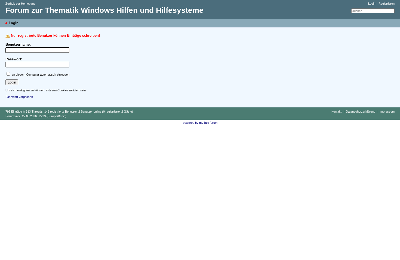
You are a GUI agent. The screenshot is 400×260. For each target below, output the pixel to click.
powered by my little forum (200, 122)
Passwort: (13, 59)
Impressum (387, 111)
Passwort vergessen (19, 96)
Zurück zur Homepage (20, 3)
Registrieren (387, 3)
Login (371, 3)
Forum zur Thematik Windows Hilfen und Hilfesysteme (104, 10)
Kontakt (336, 111)
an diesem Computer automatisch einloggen (40, 74)
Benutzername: (18, 44)
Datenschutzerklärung (360, 111)
